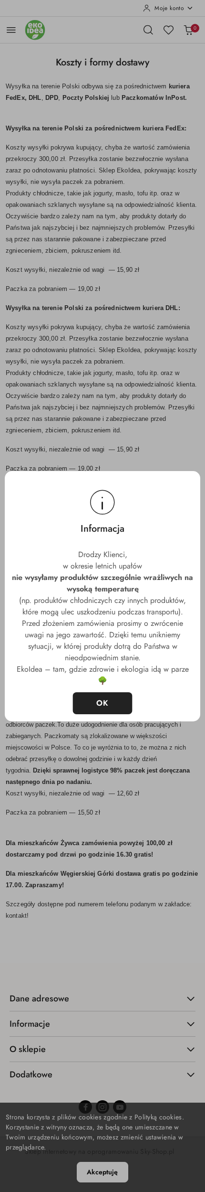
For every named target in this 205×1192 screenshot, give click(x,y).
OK (102, 703)
